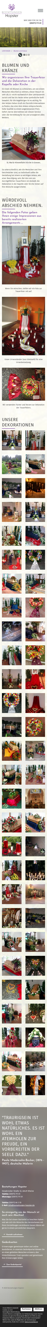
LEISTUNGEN (6, 51)
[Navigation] (40, 9)
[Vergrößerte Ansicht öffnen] (23, 143)
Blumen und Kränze (20, 51)
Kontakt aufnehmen (14, 1234)
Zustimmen (26, 1309)
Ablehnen (38, 1309)
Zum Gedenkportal (13, 1264)
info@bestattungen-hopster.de (21, 1205)
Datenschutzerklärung (31, 1322)
